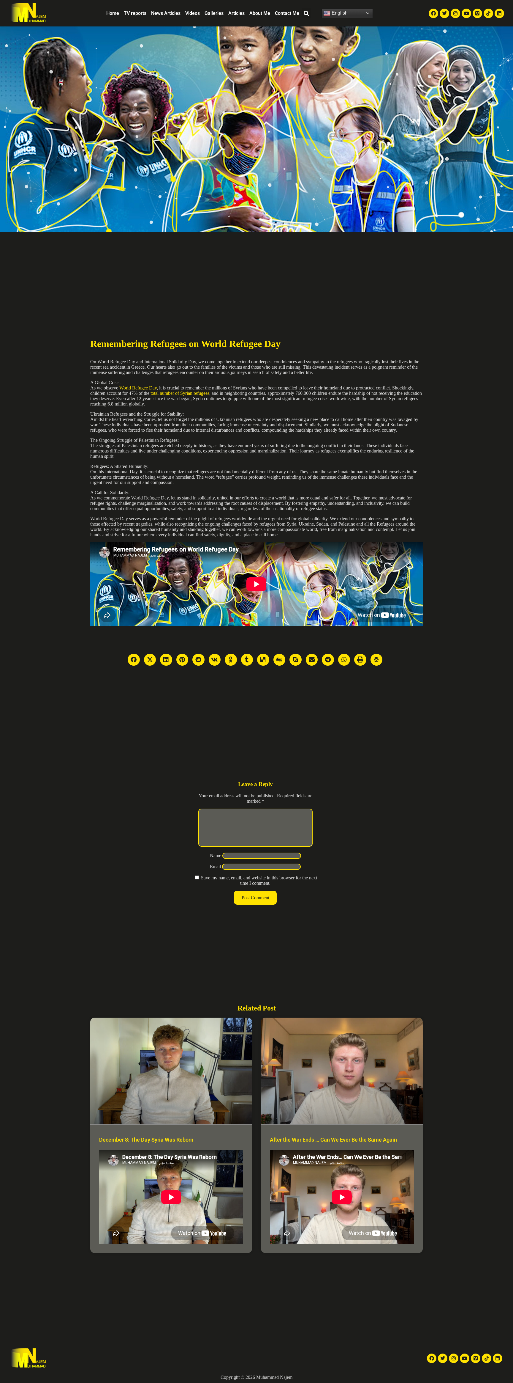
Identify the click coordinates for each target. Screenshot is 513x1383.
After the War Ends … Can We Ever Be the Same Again (333, 1140)
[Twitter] (444, 13)
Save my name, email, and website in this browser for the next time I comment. (259, 880)
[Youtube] (466, 13)
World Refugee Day (138, 387)
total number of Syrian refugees (180, 393)
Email (215, 866)
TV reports (135, 13)
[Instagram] (455, 13)
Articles (236, 13)
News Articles (165, 13)
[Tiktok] (488, 13)
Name (215, 855)
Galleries (214, 13)
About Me (259, 13)
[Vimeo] (477, 13)
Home (112, 13)
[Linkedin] (499, 13)
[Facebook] (433, 13)
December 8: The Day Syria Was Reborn (146, 1140)
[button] (306, 13)
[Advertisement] (256, 276)
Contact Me (287, 13)
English (339, 12)
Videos (192, 13)
